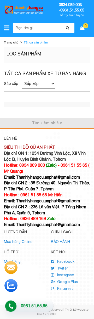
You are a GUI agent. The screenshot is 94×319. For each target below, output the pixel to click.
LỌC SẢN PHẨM (24, 54)
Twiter (62, 268)
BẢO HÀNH (60, 242)
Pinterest (64, 288)
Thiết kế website (77, 309)
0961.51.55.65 (34, 305)
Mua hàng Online (18, 242)
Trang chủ (11, 42)
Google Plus (67, 282)
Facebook (65, 261)
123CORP (50, 314)
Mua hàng (12, 261)
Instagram (65, 275)
